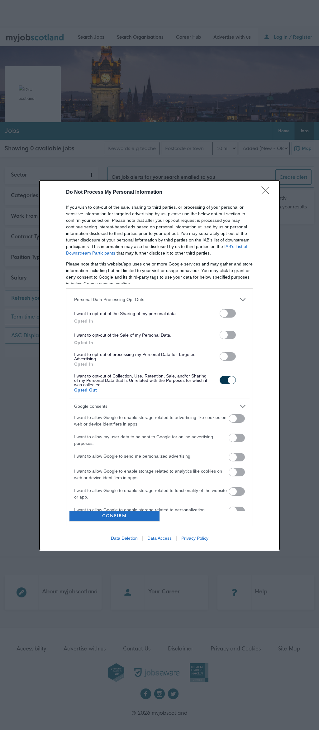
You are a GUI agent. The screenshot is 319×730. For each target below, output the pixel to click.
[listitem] (159, 299)
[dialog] (159, 365)
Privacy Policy (194, 538)
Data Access (159, 538)
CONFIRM (114, 515)
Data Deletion (124, 538)
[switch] (228, 313)
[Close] (267, 192)
